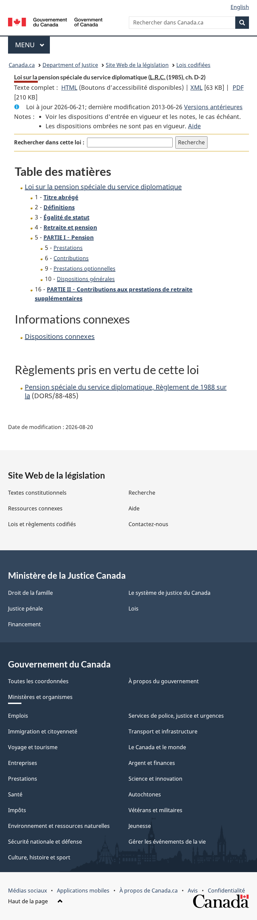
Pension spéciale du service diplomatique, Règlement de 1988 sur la (126, 391)
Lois (133, 608)
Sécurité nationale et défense (45, 841)
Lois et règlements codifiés (42, 524)
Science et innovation (155, 778)
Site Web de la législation (137, 65)
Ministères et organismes (40, 697)
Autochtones (144, 794)
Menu (32, 44)
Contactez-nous (148, 524)
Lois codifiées (193, 65)
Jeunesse (139, 826)
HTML (69, 87)
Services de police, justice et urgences (176, 715)
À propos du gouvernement (163, 681)
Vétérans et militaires (155, 810)
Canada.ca (22, 65)
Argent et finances (151, 763)
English (240, 7)
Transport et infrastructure (162, 731)
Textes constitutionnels (37, 492)
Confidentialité (226, 890)
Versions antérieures (213, 107)
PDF (238, 87)
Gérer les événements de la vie (167, 841)
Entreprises (22, 763)
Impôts (17, 810)
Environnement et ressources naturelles (59, 826)
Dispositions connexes (60, 336)
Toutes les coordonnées (38, 681)
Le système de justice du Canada (169, 592)
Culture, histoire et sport (39, 857)
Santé (15, 794)
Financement (24, 624)
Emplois (18, 715)
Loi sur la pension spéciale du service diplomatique (103, 186)
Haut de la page (28, 901)
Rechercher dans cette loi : (49, 142)
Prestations (22, 778)
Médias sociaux (27, 890)
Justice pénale (25, 608)
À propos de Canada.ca (148, 890)
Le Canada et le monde (157, 747)
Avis (193, 890)
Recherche (141, 492)
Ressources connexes (35, 508)
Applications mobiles (83, 890)
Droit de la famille (30, 592)
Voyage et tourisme (33, 747)
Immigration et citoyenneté (42, 731)
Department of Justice (70, 65)
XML (196, 87)
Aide (194, 126)
